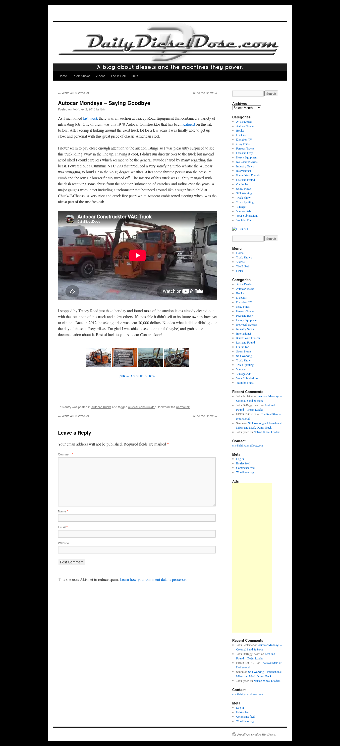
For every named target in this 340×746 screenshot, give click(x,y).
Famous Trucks (245, 148)
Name (63, 511)
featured (188, 124)
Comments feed (245, 468)
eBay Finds (243, 144)
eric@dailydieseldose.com (247, 445)
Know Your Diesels (248, 175)
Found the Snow (204, 93)
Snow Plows (243, 189)
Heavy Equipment (246, 157)
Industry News (245, 166)
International (243, 171)
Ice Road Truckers (247, 162)
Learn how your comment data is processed (153, 579)
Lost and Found (245, 180)
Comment (65, 454)
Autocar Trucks (101, 407)
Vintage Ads (243, 211)
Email (63, 527)
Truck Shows (81, 75)
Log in (240, 459)
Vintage (240, 206)
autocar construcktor (141, 407)
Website (63, 543)
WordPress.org (245, 472)
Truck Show (243, 197)
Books (240, 130)
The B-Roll (118, 75)
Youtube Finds (245, 220)
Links (134, 75)
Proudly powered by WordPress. (256, 734)
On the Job (242, 184)
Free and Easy (244, 153)
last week (90, 118)
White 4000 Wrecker (73, 93)
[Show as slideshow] (138, 376)
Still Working (244, 193)
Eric (103, 109)
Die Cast (241, 135)
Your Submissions (247, 215)
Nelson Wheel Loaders (267, 432)
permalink (183, 407)
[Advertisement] (252, 558)
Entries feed (243, 463)
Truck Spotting (245, 202)
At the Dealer (244, 121)
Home (62, 75)
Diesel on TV (244, 139)
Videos (101, 75)
